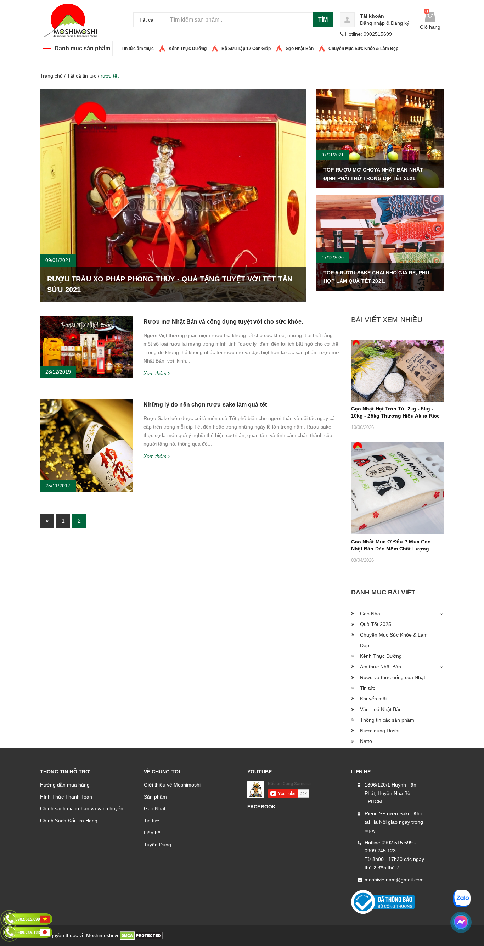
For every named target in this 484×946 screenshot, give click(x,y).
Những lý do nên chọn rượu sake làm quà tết (205, 405)
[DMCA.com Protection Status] (141, 935)
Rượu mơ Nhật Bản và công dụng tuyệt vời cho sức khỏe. (223, 322)
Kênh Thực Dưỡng (188, 48)
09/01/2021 (58, 260)
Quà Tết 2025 (375, 624)
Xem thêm (155, 373)
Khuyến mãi (373, 698)
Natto (366, 741)
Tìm (323, 20)
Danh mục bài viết (383, 592)
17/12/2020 (333, 257)
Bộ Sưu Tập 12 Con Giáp (246, 48)
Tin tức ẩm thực (138, 48)
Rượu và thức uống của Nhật (392, 677)
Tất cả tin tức (81, 76)
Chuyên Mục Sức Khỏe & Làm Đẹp (363, 48)
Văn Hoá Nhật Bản (381, 709)
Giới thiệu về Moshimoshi (172, 785)
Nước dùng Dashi (379, 730)
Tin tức (367, 688)
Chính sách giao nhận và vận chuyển (81, 808)
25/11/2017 (58, 485)
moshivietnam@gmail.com (394, 880)
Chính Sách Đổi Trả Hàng (68, 820)
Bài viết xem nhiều (386, 320)
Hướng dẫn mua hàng (65, 785)
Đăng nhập (372, 23)
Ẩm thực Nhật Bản (380, 667)
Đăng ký (400, 23)
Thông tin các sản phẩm (387, 720)
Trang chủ (51, 76)
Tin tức (151, 820)
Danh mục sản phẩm (82, 48)
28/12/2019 (58, 372)
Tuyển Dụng (157, 844)
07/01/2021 (333, 154)
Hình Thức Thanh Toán (66, 797)
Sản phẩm (155, 797)
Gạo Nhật (371, 613)
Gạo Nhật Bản (300, 48)
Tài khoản (372, 16)
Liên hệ (152, 832)
